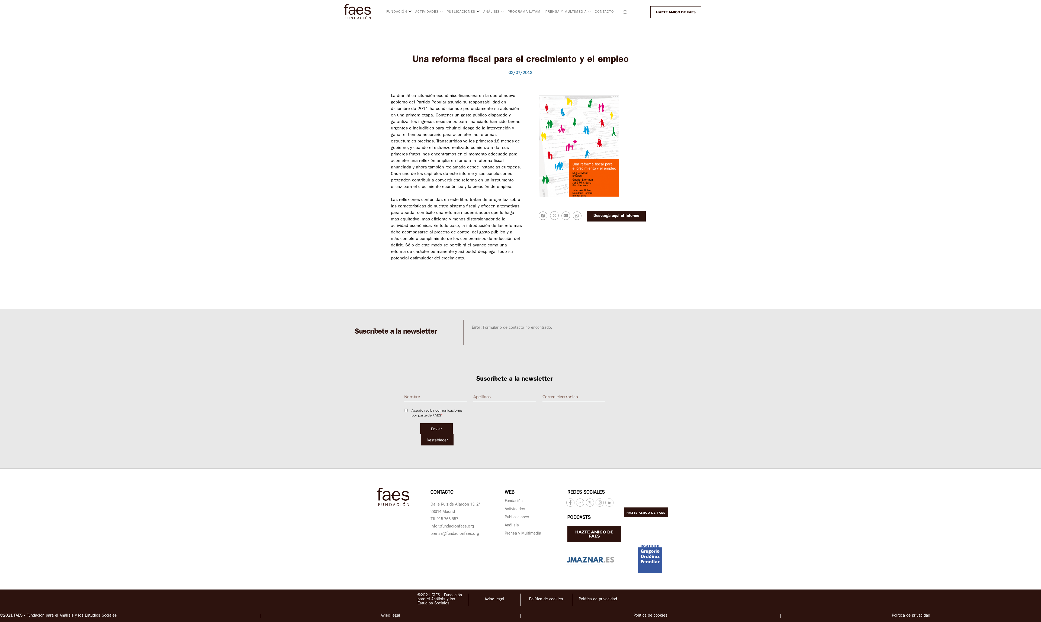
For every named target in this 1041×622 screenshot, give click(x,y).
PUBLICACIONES (461, 12)
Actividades (515, 509)
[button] (636, 12)
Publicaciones (517, 518)
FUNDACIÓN (396, 12)
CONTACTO (604, 12)
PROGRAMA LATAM (524, 12)
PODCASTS (579, 518)
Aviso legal (494, 600)
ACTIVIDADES (427, 12)
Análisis (512, 526)
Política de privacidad (598, 600)
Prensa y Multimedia (523, 534)
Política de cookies (546, 600)
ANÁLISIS (491, 12)
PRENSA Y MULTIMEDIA (566, 12)
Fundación (514, 501)
